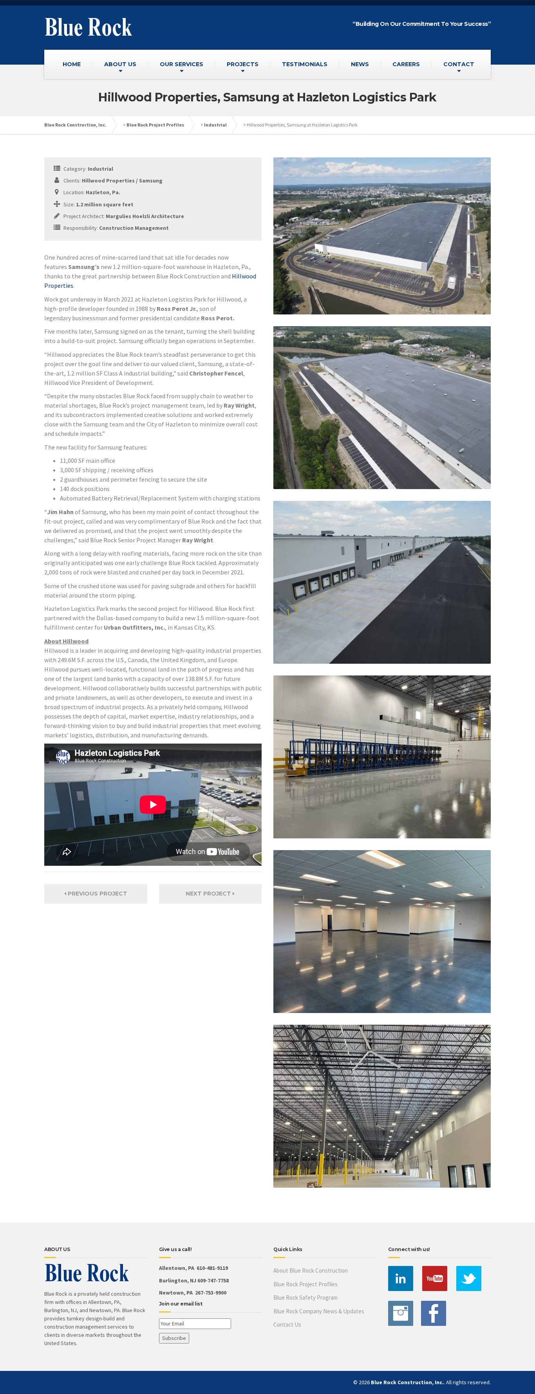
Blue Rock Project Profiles (155, 125)
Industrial (215, 125)
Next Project (209, 893)
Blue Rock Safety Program (305, 1297)
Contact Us (287, 1324)
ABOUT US (120, 64)
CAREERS (406, 64)
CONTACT (458, 64)
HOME (72, 64)
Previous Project (96, 893)
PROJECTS (242, 64)
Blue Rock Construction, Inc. (75, 125)
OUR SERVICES (181, 64)
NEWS (360, 64)
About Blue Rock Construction (310, 1270)
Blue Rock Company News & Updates (318, 1311)
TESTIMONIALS (304, 64)
